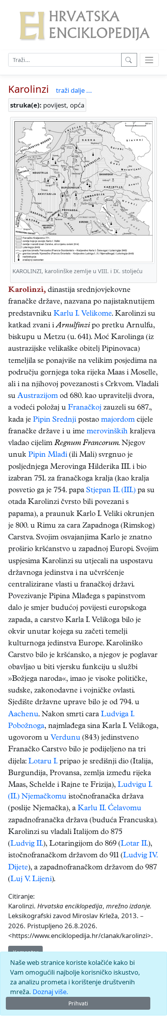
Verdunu (65, 738)
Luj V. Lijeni (31, 880)
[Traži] (129, 60)
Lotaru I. (42, 762)
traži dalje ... (74, 90)
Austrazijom (37, 396)
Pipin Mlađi (47, 455)
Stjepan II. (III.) (111, 491)
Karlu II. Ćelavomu (109, 809)
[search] (149, 60)
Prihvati (78, 1003)
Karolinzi (28, 89)
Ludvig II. (26, 844)
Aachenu (23, 715)
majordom (118, 420)
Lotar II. (134, 844)
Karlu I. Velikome (83, 314)
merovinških (107, 432)
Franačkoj (84, 408)
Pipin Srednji (54, 420)
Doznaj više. (50, 991)
